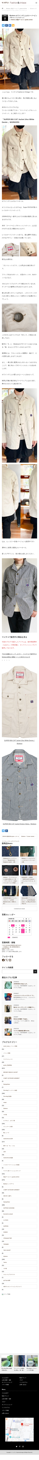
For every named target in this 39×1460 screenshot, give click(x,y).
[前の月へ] (23, 919)
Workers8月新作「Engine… (21, 1019)
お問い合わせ (23, 1384)
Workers (13, 19)
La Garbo (5, 1220)
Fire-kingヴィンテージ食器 (10, 1090)
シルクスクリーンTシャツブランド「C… (24, 995)
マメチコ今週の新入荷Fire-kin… (22, 1030)
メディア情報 (5, 1384)
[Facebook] (19, 1446)
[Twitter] (16, 1446)
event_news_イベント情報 (10, 1046)
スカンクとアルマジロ (9, 1274)
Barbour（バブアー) (8, 1184)
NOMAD (5, 1232)
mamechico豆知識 (8, 1157)
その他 (5, 1114)
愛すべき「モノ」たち (9, 1145)
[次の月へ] (29, 919)
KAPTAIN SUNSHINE (8, 1208)
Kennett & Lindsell (8, 1214)
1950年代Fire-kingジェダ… (21, 984)
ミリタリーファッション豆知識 (11, 1164)
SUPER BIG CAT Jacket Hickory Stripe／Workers (19, 824)
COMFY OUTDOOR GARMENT (11, 1078)
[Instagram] (22, 1446)
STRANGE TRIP (7, 1238)
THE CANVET (7, 1250)
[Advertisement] (19, 1317)
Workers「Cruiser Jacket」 (28, 836)
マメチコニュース (7, 1059)
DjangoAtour (6, 1084)
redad (4, 1102)
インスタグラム (23, 1382)
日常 (4, 1151)
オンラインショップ (7, 1382)
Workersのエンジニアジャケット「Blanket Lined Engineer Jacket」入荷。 (10, 860)
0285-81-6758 (5, 948)
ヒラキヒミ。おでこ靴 (9, 1120)
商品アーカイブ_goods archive (24, 19)
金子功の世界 (6, 1280)
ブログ (21, 1380)
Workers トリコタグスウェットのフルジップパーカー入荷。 (28, 860)
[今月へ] (26, 919)
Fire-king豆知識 (7, 1096)
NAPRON (5, 1226)
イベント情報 (6, 1053)
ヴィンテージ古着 (7, 1126)
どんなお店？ (5, 1377)
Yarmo (5, 1262)
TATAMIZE (6, 1244)
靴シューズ (6, 1132)
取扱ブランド (23, 1377)
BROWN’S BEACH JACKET (10, 1072)
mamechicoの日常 (8, 1138)
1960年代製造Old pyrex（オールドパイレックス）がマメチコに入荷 (10, 837)
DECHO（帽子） (7, 1196)
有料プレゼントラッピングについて (12, 1286)
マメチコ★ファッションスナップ (11, 1170)
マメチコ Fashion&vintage (18, 1452)
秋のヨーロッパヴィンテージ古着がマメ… (24, 1007)
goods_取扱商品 (7, 1065)
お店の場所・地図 (6, 1380)
